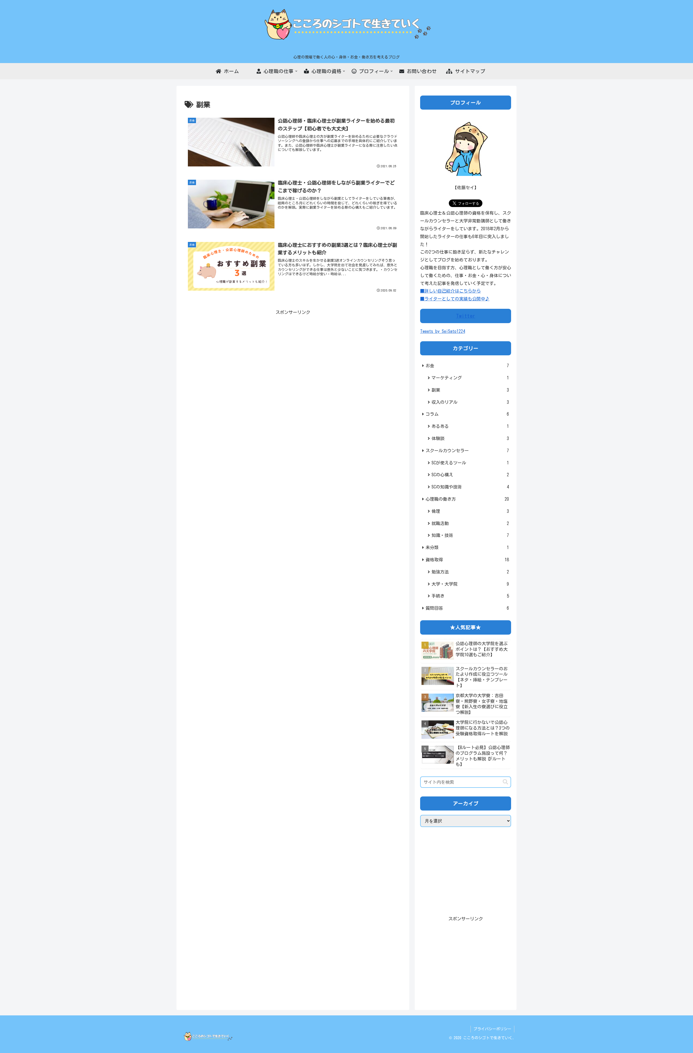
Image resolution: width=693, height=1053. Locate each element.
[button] (505, 782)
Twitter (465, 315)
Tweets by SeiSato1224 (442, 331)
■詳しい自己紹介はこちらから (450, 291)
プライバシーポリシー (492, 1029)
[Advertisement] (293, 354)
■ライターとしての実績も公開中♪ (454, 299)
